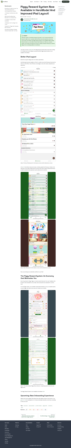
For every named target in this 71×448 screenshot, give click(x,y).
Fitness (6, 439)
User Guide (55, 1)
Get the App (65, 1)
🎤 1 (27, 409)
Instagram (59, 428)
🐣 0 (30, 409)
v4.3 (24, 167)
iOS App (16, 426)
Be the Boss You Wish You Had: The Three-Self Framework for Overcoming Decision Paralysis (11, 10)
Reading (6, 443)
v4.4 (43, 391)
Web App (17, 425)
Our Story (50, 1)
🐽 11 (38, 409)
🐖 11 (42, 409)
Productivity (7, 430)
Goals (6, 426)
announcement (31, 405)
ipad (22, 407)
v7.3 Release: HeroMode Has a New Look (11, 14)
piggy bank (45, 405)
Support (37, 425)
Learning (6, 441)
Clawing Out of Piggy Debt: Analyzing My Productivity (11, 27)
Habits (6, 425)
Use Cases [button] (36, 1)
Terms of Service (50, 426)
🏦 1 (46, 409)
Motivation (7, 428)
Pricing (45, 1)
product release (39, 405)
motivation (50, 405)
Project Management (9, 435)
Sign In (31, 1)
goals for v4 (23, 400)
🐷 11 (34, 409)
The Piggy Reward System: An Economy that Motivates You (61, 9)
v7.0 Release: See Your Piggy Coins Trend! (11, 23)
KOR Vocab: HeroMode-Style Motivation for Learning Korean (10, 17)
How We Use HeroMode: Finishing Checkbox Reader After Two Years (11, 30)
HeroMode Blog (60, 426)
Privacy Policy (49, 425)
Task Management (8, 437)
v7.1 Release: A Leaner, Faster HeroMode (10, 20)
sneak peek (31, 49)
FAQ (41, 1)
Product (37, 426)
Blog (60, 1)
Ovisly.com (59, 430)
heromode (26, 405)
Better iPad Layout (61, 6)
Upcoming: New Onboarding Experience (60, 13)
